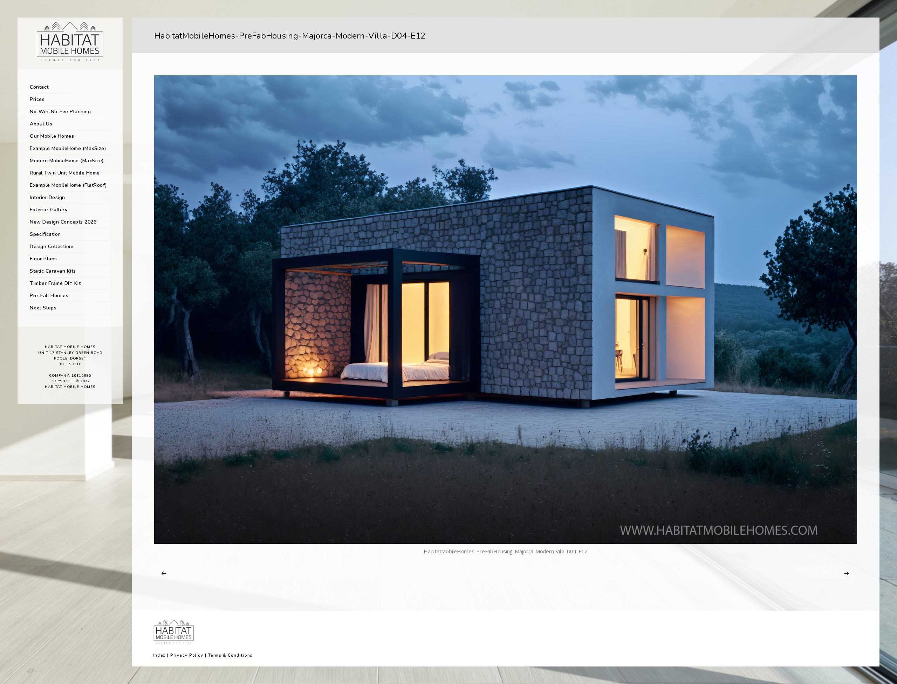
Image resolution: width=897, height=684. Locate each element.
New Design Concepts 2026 (63, 222)
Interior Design (47, 197)
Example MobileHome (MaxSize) (68, 148)
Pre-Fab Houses (49, 295)
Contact (39, 87)
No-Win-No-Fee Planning (60, 111)
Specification (45, 234)
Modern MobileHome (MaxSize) (67, 160)
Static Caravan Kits (53, 271)
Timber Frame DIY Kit (55, 283)
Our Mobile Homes (52, 136)
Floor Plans (43, 258)
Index (159, 655)
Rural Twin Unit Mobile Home (65, 173)
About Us (41, 124)
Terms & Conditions (230, 655)
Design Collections (52, 246)
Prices (37, 99)
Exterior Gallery (48, 209)
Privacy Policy (186, 655)
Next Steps (43, 308)
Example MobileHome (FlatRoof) (68, 185)
